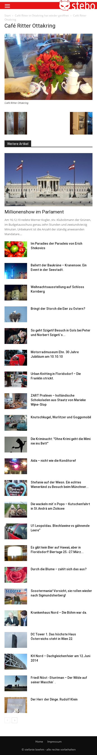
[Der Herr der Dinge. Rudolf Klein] (16, 705)
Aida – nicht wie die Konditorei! (53, 460)
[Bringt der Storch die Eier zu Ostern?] (16, 314)
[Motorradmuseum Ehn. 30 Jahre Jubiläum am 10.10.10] (16, 358)
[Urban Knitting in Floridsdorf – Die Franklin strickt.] (16, 379)
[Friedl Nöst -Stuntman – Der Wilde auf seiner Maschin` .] (16, 683)
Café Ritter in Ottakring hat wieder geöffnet (42, 15)
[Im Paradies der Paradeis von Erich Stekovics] (16, 249)
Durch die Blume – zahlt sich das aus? (59, 569)
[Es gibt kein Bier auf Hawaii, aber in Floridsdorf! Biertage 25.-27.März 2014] (16, 553)
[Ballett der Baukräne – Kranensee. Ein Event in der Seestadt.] (16, 271)
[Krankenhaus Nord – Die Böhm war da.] (16, 618)
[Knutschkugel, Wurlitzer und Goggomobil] (16, 423)
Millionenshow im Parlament (34, 212)
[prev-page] (7, 720)
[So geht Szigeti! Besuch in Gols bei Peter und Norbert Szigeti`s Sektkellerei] (16, 336)
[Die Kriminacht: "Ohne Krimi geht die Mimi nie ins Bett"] (16, 444)
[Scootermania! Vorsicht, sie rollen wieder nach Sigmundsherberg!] (16, 596)
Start (8, 15)
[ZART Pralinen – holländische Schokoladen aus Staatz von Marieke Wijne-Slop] (16, 401)
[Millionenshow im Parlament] (48, 179)
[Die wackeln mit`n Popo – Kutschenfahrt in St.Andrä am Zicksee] (16, 510)
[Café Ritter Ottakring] (48, 99)
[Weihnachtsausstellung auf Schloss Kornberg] (16, 293)
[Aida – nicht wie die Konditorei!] (16, 466)
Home (39, 741)
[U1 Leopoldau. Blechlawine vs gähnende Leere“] (16, 531)
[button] (7, 6)
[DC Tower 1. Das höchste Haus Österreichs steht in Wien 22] (16, 640)
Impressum (54, 741)
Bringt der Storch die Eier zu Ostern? (58, 308)
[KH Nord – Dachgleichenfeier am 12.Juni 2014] (16, 662)
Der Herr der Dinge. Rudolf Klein (54, 699)
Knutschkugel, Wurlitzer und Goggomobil (61, 417)
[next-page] (14, 720)
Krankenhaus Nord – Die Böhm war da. (59, 612)
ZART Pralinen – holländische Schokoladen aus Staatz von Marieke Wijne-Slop (58, 400)
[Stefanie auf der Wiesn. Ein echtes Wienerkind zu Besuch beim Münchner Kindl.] (16, 488)
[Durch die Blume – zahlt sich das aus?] (16, 575)
